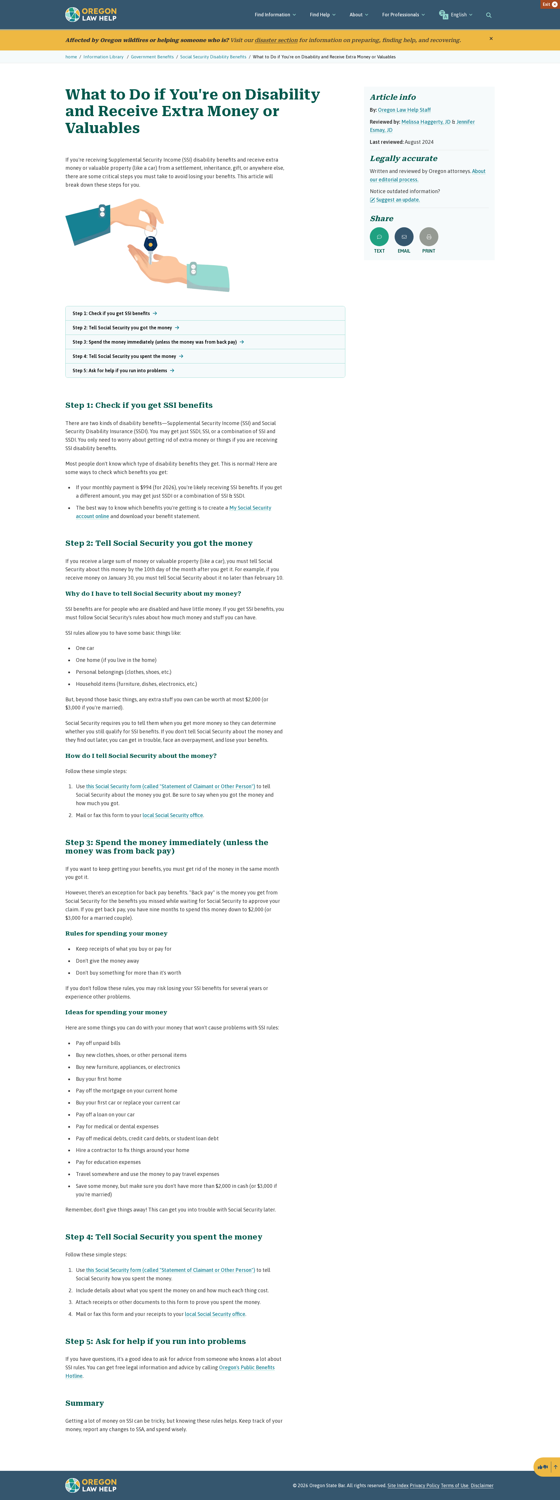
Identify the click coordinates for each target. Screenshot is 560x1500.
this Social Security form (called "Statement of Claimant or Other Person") (170, 786)
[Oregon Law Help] (90, 14)
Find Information (272, 14)
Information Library (104, 56)
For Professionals (400, 14)
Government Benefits (152, 56)
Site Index (398, 1485)
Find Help (320, 14)
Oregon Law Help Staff (404, 110)
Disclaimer (482, 1485)
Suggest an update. (398, 200)
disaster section (276, 40)
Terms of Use (455, 1485)
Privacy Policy (425, 1485)
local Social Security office (173, 815)
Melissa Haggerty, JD (426, 122)
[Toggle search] (489, 14)
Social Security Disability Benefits (213, 56)
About (356, 14)
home (71, 56)
